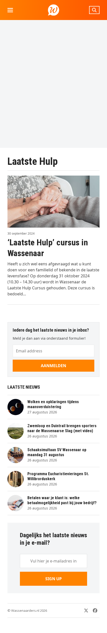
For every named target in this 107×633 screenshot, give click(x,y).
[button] (10, 10)
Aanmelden (53, 365)
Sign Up (53, 578)
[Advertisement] (53, 84)
